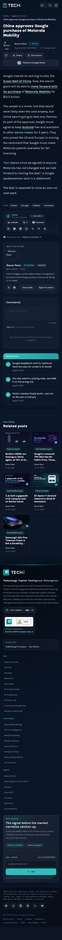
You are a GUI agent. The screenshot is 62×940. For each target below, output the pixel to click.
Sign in (9, 327)
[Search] (50, 5)
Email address (11, 857)
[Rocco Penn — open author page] (7, 45)
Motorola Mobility (38, 91)
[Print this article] (45, 228)
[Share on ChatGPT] (8, 228)
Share (19, 55)
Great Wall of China (17, 81)
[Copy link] (33, 228)
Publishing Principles (16, 646)
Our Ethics (34, 646)
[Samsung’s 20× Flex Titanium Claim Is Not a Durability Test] (16, 522)
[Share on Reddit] (20, 228)
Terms (19, 919)
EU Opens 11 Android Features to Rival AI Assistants (45, 498)
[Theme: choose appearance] (43, 5)
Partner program (35, 845)
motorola (48, 205)
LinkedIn (14, 222)
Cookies (28, 919)
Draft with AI (38, 216)
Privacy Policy (8, 919)
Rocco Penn (21, 43)
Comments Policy (10, 923)
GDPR (43, 923)
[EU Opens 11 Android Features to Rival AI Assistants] (45, 480)
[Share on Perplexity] (14, 228)
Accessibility (33, 923)
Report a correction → (32, 237)
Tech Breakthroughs (44, 449)
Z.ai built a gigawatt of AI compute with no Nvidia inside (16, 498)
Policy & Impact (13, 449)
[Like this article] (6, 55)
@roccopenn (12, 269)
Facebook (40, 222)
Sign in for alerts (46, 287)
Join (33, 871)
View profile (27, 287)
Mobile (36, 205)
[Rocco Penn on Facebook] (14, 287)
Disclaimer (39, 919)
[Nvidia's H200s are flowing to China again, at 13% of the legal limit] (16, 438)
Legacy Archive (18, 16)
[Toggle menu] (56, 5)
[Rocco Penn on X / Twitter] (8, 287)
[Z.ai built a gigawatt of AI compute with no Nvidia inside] (16, 480)
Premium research (15, 845)
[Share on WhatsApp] (26, 228)
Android (28, 127)
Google (25, 205)
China (14, 205)
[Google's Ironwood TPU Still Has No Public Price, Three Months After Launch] (45, 438)
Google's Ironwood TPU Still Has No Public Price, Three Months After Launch (44, 460)
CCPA (23, 923)
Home (6, 16)
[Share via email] (39, 228)
